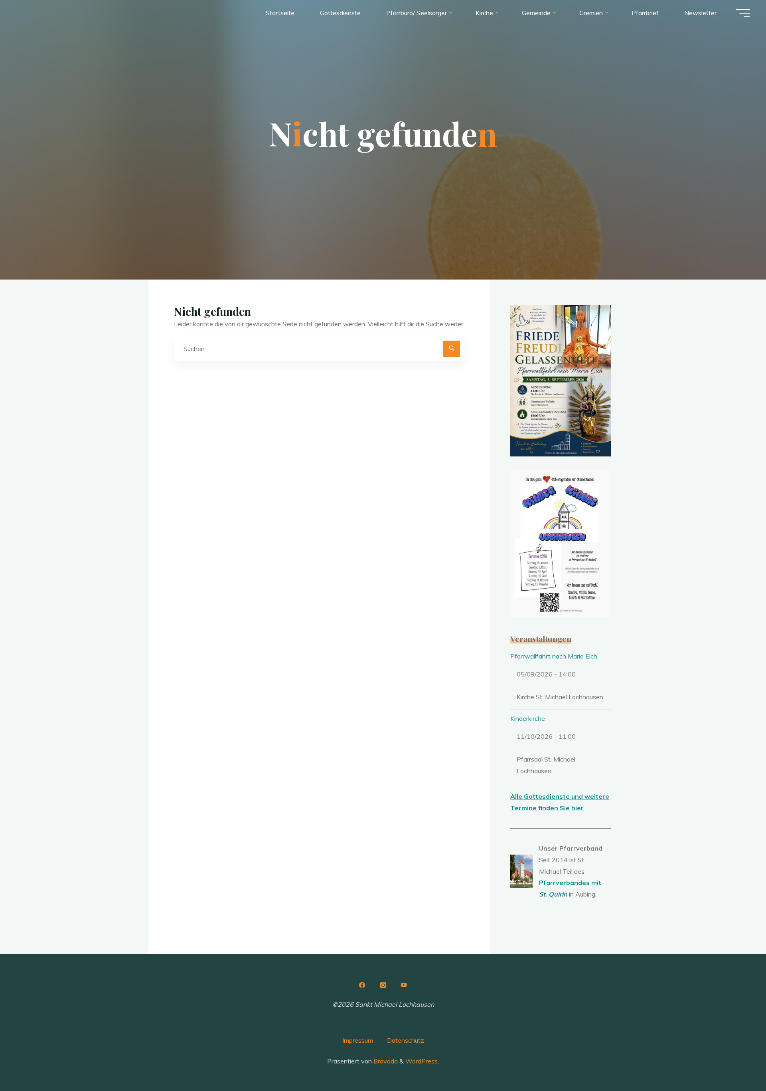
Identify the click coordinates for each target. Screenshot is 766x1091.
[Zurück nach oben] (735, 1059)
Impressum (357, 1040)
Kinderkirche (527, 718)
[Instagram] (383, 985)
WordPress (421, 1061)
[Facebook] (361, 985)
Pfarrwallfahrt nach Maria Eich (553, 656)
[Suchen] (451, 349)
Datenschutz (405, 1040)
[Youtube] (404, 985)
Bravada (385, 1061)
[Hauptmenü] (743, 13)
